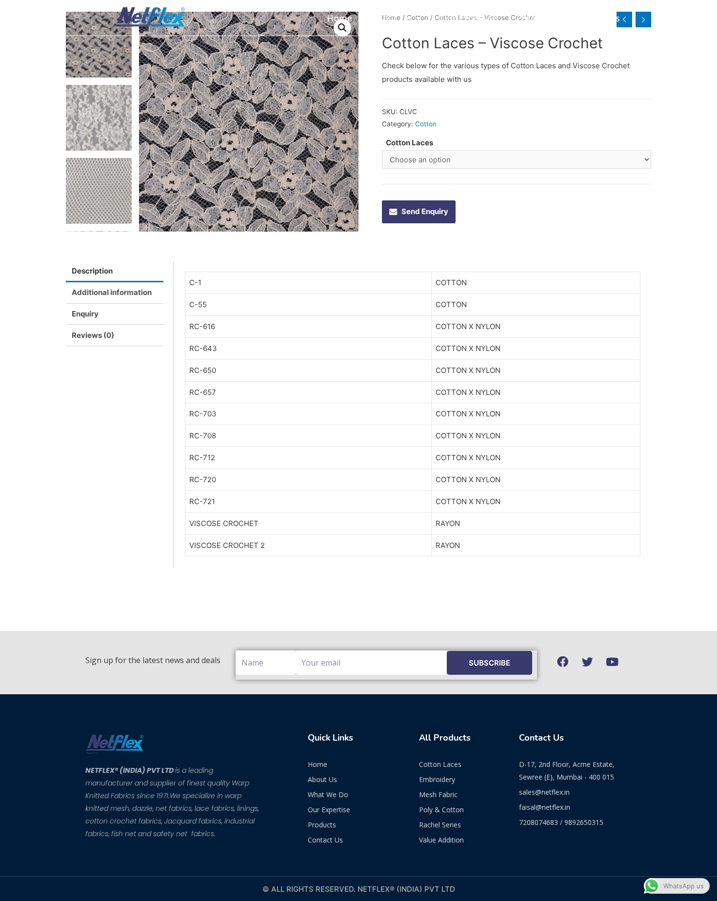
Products (535, 18)
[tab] (114, 271)
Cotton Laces (409, 142)
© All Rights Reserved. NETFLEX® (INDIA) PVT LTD (358, 889)
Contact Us (597, 18)
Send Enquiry (424, 211)
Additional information (112, 292)
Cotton (426, 124)
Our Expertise (468, 18)
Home (339, 18)
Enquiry (85, 313)
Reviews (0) (93, 335)
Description (92, 270)
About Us (391, 18)
